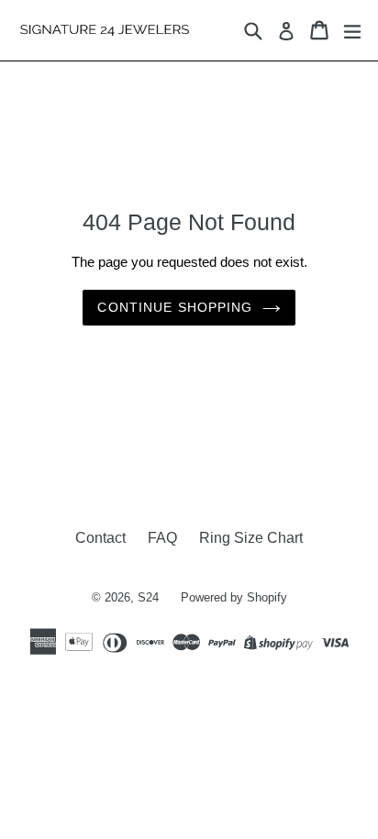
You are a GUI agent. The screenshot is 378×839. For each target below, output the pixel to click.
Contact (100, 538)
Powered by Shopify (234, 597)
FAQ (162, 538)
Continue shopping (174, 307)
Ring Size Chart (251, 538)
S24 (148, 597)
